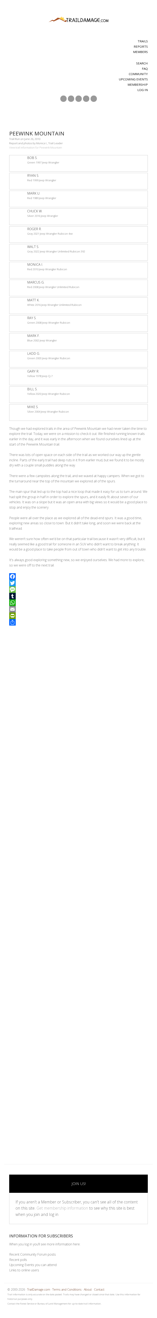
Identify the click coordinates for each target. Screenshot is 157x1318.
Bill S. (32, 389)
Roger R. (34, 229)
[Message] (78, 589)
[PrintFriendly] (78, 615)
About (88, 1289)
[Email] (78, 609)
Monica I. (35, 264)
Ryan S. (33, 175)
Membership (138, 84)
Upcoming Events (133, 79)
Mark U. (33, 193)
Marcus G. (35, 282)
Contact (99, 1289)
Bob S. (32, 157)
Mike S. (32, 407)
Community (138, 74)
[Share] (78, 622)
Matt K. (33, 300)
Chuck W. (34, 211)
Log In (142, 90)
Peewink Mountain (36, 133)
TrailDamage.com (78, 19)
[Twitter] (78, 583)
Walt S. (33, 246)
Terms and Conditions (67, 1289)
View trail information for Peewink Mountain (35, 147)
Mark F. (33, 335)
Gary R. (33, 371)
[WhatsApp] (78, 602)
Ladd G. (33, 353)
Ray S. (31, 318)
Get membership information (62, 1208)
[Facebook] (78, 576)
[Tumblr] (78, 596)
